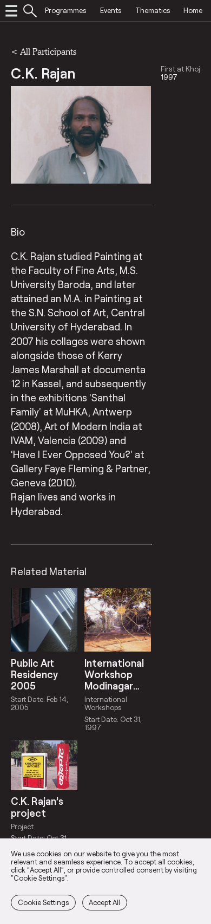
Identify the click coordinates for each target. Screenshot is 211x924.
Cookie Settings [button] (43, 902)
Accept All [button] (104, 902)
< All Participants (43, 51)
